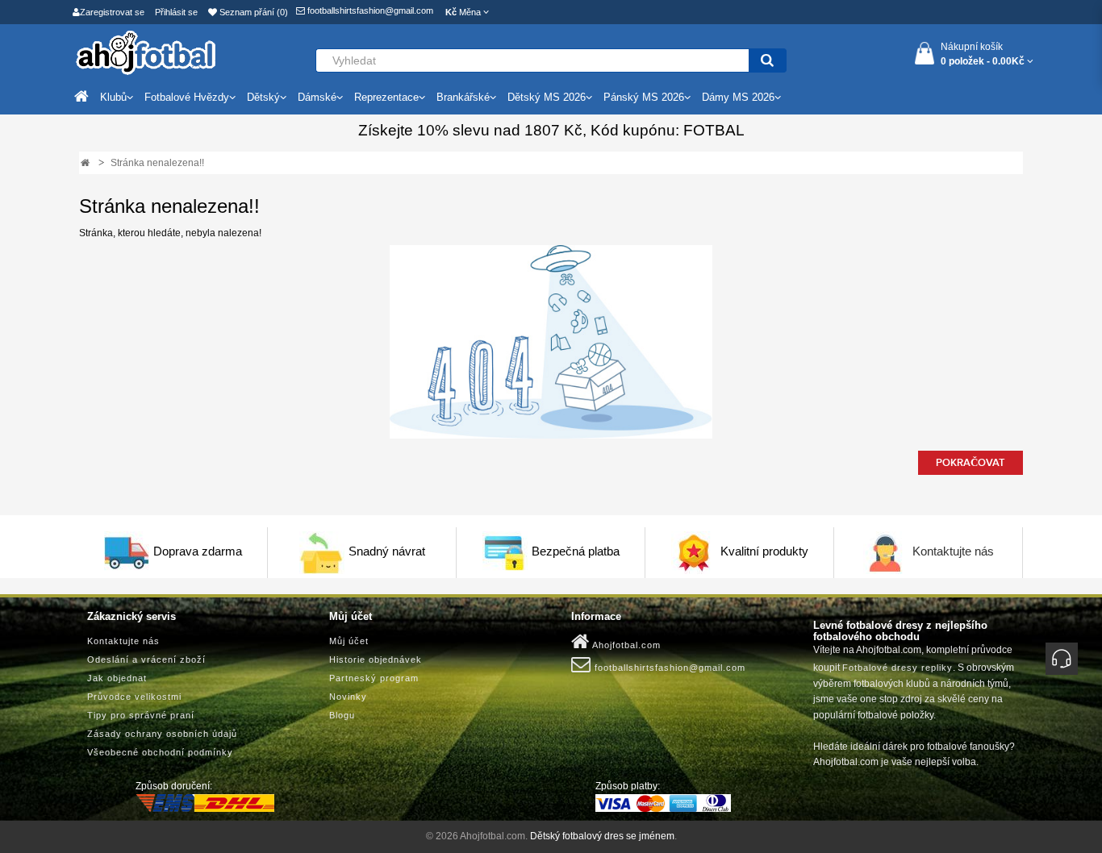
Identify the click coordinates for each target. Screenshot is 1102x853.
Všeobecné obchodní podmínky (160, 752)
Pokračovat (970, 462)
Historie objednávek (375, 659)
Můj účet (349, 641)
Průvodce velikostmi (134, 696)
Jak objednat (117, 678)
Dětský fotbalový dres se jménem (602, 836)
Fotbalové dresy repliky (897, 667)
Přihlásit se (176, 12)
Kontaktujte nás (953, 551)
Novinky (348, 696)
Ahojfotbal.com (625, 645)
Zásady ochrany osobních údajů (162, 734)
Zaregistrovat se (112, 12)
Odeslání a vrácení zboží (146, 659)
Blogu (342, 715)
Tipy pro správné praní (140, 715)
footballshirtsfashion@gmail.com (369, 10)
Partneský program (374, 678)
